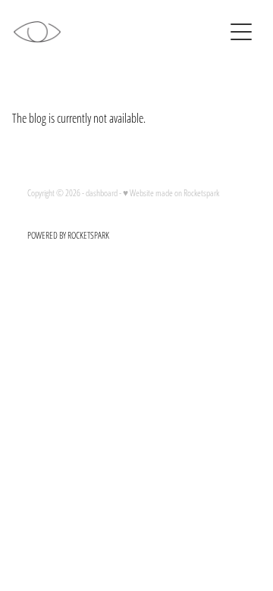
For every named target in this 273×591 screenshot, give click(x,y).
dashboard (102, 192)
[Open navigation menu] (241, 32)
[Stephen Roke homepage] (118, 31)
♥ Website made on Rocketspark (171, 192)
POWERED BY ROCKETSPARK (68, 235)
